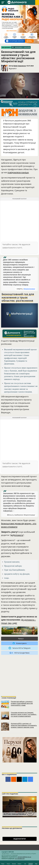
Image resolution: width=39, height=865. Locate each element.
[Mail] (19, 779)
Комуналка (27, 47)
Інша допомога (6, 47)
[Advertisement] (19, 221)
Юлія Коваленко (20, 66)
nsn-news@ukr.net (19, 858)
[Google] (30, 779)
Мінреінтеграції (29, 289)
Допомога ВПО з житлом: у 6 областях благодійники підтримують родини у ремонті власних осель (24, 725)
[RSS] (13, 779)
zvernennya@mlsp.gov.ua (24, 857)
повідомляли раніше (18, 172)
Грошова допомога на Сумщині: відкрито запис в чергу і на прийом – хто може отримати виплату (24, 714)
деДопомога (19, 47)
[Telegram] (24, 779)
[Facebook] (8, 779)
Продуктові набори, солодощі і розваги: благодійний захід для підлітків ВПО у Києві (22, 703)
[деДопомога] (17, 2)
